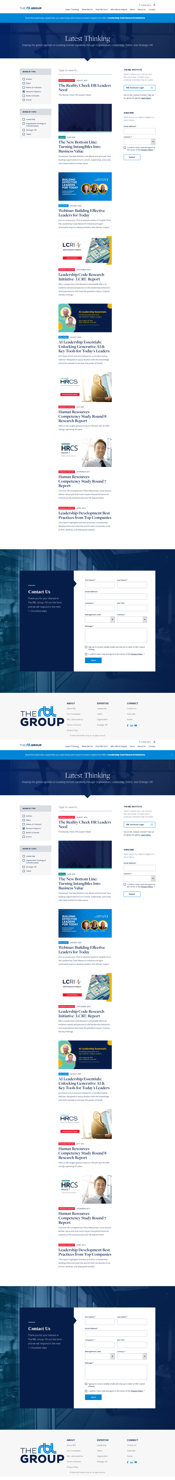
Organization (102, 719)
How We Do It (102, 9)
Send (93, 660)
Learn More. (146, 98)
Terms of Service (74, 725)
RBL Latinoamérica (75, 719)
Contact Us (131, 708)
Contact (152, 9)
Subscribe (131, 714)
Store (132, 9)
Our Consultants (74, 714)
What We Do (87, 9)
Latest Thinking (72, 9)
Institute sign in (146, 5)
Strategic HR (102, 725)
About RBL (71, 708)
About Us (142, 9)
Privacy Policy (147, 150)
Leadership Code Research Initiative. (126, 17)
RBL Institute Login (135, 87)
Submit (132, 157)
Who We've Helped (119, 9)
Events (130, 719)
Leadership (101, 708)
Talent (99, 714)
